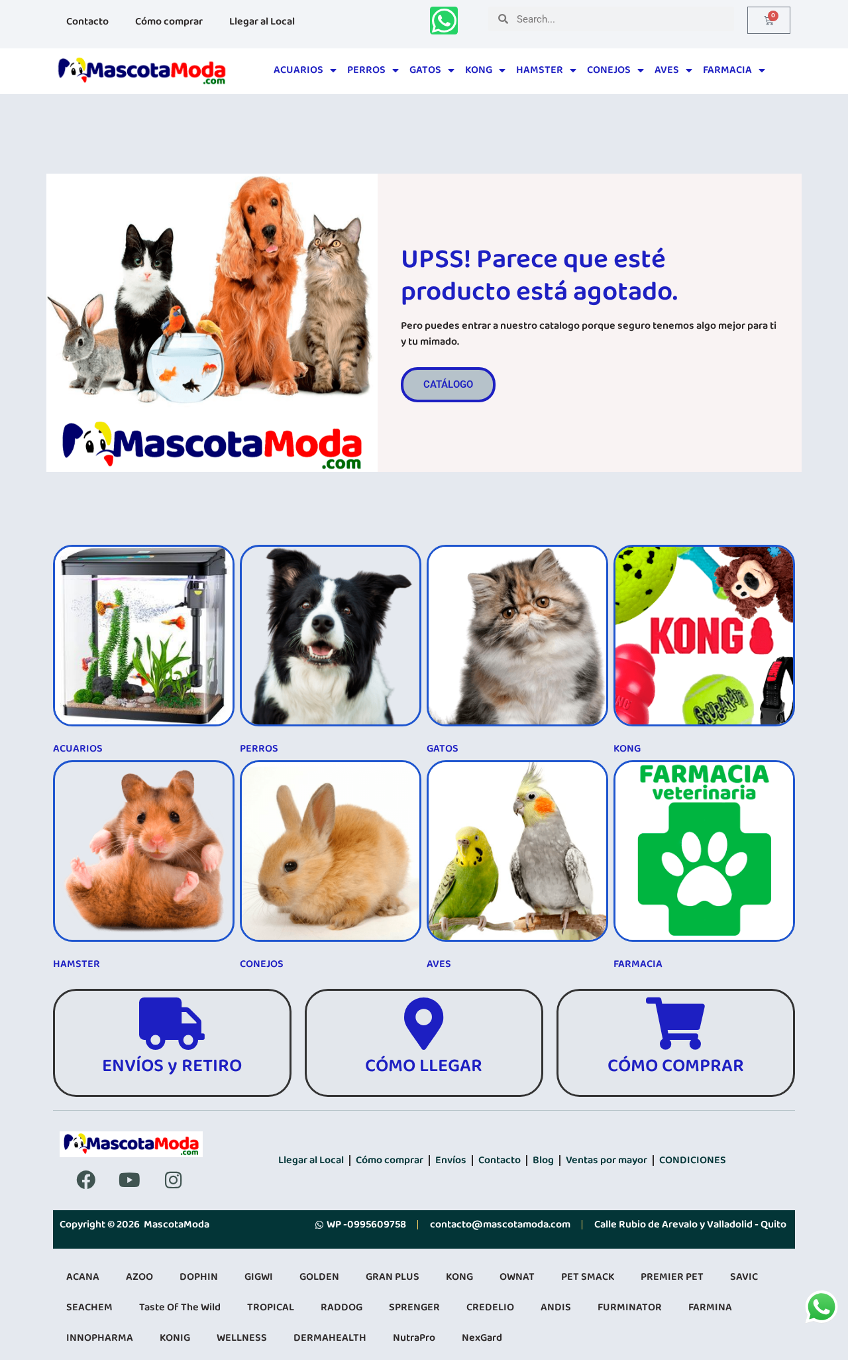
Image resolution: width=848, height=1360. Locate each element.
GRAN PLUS (392, 1277)
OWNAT (517, 1277)
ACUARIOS (298, 70)
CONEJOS (609, 70)
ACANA (82, 1277)
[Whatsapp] (444, 20)
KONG (478, 70)
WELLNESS (242, 1338)
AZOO (139, 1277)
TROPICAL (270, 1307)
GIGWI (258, 1277)
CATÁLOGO (448, 384)
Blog (543, 1160)
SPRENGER (414, 1307)
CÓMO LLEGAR (423, 1066)
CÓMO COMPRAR (676, 1066)
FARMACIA (727, 70)
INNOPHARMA (99, 1338)
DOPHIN (199, 1277)
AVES (667, 70)
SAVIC (744, 1277)
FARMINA (710, 1307)
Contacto (87, 21)
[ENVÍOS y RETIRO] (172, 1023)
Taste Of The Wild (180, 1307)
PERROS (366, 70)
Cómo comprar (169, 21)
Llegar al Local (262, 21)
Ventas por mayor (606, 1160)
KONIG (175, 1338)
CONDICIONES (692, 1160)
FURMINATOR (630, 1307)
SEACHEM (89, 1307)
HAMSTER (539, 70)
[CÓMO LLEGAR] (424, 1023)
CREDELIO (490, 1307)
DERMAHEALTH (329, 1338)
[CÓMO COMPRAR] (675, 1023)
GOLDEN (319, 1277)
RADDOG (341, 1307)
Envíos (450, 1160)
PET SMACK (587, 1277)
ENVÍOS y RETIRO (172, 1066)
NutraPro (414, 1338)
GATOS (425, 70)
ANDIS (556, 1307)
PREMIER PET (672, 1277)
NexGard (482, 1338)
